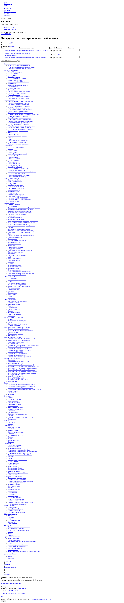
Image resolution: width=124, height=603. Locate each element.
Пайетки (10, 458)
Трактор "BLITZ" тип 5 (15, 376)
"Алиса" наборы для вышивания (18, 111)
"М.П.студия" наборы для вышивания (19, 119)
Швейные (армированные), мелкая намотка (21, 386)
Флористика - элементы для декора (19, 229)
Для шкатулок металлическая (17, 255)
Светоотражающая (14, 309)
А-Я (10, 46)
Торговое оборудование (15, 334)
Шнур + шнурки (9, 505)
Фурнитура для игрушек (15, 252)
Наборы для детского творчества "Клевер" (21, 273)
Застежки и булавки (14, 486)
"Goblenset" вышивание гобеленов (18, 103)
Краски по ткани (13, 550)
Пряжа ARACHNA (14, 158)
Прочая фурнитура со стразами (17, 460)
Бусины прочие (13, 86)
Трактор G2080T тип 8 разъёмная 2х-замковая (22, 373)
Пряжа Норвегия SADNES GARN (18, 168)
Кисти (10, 515)
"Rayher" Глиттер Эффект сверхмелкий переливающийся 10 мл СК (25, 57)
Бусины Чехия (12, 90)
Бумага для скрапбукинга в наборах (19, 527)
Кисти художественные (15, 548)
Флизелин (11, 442)
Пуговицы (7, 396)
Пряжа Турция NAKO (15, 167)
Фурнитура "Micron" (14, 471)
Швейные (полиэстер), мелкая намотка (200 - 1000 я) (24, 389)
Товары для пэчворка (14, 270)
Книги (10, 556)
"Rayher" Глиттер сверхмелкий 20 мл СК (17, 53)
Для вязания (8, 145)
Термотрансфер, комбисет (16, 469)
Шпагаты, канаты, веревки (16, 512)
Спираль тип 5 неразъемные (17, 355)
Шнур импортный (13, 507)
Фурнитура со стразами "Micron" (18, 473)
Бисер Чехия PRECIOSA (15, 80)
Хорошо (3, 601)
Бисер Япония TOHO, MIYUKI (18, 85)
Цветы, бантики (13, 474)
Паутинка (11, 433)
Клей (9, 257)
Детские (10, 397)
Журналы (11, 558)
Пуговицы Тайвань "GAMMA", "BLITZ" (21, 417)
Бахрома (10, 519)
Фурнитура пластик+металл (13, 476)
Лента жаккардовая (14, 288)
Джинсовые (11, 360)
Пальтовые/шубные (14, 402)
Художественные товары (12, 537)
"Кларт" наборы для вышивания (18, 116)
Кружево (11, 291)
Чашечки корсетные (14, 325)
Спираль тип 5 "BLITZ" (15, 352)
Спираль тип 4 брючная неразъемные (19, 350)
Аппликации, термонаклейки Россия (19, 453)
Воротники (11, 298)
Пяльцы (10, 137)
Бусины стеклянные (14, 88)
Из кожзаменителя (13, 303)
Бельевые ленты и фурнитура (13, 317)
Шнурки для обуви (14, 510)
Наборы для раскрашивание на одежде (20, 250)
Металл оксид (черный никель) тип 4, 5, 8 (21, 365)
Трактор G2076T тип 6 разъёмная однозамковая (22, 368)
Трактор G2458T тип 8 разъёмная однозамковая (22, 371)
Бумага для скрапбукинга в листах (18, 530)
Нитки (6, 383)
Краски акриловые (14, 540)
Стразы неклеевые (13, 463)
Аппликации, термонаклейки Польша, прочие (22, 451)
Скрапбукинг (8, 525)
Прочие (10, 415)
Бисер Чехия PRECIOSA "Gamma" (18, 82)
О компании (8, 8)
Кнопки (10, 487)
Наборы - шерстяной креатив (17, 275)
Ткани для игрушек (14, 427)
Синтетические (13, 391)
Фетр (9, 234)
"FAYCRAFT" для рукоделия (17, 93)
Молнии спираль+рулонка (12, 337)
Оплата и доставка (10, 12)
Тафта (10, 438)
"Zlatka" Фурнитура (14, 77)
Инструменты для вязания (16, 147)
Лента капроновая (13, 289)
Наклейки (11, 262)
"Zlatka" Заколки (13, 73)
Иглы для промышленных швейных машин (21, 67)
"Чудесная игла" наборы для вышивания (20, 129)
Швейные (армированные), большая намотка (22, 384)
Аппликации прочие (14, 448)
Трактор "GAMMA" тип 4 (16, 375)
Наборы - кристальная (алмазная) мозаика (21, 235)
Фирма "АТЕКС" (6, 34)
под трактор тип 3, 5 (14, 343)
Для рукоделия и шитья (11, 178)
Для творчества (9, 203)
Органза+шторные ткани (16, 432)
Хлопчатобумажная (14, 312)
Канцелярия (11, 253)
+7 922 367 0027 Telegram (8, 593)
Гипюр (10, 281)
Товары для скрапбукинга (16, 528)
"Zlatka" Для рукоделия (15, 72)
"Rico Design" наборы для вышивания (19, 109)
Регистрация (8, 4)
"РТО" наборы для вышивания (17, 142)
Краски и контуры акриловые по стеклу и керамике (24, 551)
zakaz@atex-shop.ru (10, 29)
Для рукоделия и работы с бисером (19, 91)
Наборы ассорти (13, 401)
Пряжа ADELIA (13, 155)
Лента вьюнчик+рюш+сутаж (17, 280)
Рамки (10, 139)
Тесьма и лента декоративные (17, 284)
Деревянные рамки (14, 204)
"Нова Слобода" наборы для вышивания (20, 121)
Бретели (10, 319)
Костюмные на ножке (14, 404)
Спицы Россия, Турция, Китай (17, 154)
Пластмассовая (12, 492)
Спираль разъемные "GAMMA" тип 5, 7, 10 (21, 339)
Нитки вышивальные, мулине (17, 136)
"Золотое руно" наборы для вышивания (20, 113)
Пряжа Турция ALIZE (15, 163)
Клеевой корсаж (13, 430)
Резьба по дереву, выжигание (17, 240)
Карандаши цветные (14, 244)
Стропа (10, 311)
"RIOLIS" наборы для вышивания (18, 124)
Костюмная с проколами (15, 407)
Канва (10, 132)
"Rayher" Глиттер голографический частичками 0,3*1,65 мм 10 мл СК (26, 50)
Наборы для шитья (14, 196)
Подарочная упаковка (14, 248)
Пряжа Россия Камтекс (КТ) (16, 170)
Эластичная (11, 316)
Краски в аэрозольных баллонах (18, 545)
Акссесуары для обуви (15, 445)
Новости (7, 10)
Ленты (10, 322)
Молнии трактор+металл (12, 358)
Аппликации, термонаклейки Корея (19, 450)
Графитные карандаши (15, 237)
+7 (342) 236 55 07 (10, 27)
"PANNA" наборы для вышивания (18, 108)
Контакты (7, 15)
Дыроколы (11, 535)
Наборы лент (12, 294)
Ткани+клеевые (9, 425)
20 (9, 43)
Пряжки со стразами (14, 497)
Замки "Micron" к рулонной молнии (19, 340)
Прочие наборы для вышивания (18, 131)
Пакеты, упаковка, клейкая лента (18, 329)
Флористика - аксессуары (16, 219)
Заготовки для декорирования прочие (19, 211)
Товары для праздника (15, 217)
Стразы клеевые (13, 461)
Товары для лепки (13, 268)
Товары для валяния (14, 242)
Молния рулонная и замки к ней (18, 342)
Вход (5, 2)
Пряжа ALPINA (13, 157)
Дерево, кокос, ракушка (15, 409)
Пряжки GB (11, 494)
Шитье (10, 296)
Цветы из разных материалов (17, 214)
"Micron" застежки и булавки (17, 479)
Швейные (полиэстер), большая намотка (20, 388)
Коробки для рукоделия (15, 185)
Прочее (10, 263)
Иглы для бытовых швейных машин (19, 65)
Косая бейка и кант (14, 304)
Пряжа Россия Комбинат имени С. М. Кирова (22, 172)
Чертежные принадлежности (17, 546)
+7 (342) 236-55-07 (12, 590)
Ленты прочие (12, 293)
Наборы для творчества (15, 260)
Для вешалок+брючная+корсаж (17, 301)
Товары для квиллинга (15, 266)
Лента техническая (10, 299)
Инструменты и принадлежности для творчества (23, 221)
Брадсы (10, 533)
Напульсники (12, 422)
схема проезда (21, 588)
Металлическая (12, 491)
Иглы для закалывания (15, 181)
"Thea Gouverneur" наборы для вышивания (21, 126)
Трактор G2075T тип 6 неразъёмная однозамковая (23, 366)
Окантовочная (12, 307)
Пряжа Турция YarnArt (15, 165)
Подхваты (11, 517)
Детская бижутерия (14, 95)
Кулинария (11, 245)
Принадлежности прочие (16, 186)
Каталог (6, 13)
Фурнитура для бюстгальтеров (17, 324)
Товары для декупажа (14, 265)
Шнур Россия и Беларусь (15, 509)
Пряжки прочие (13, 496)
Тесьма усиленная (13, 440)
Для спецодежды (13, 412)
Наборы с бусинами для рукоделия (18, 98)
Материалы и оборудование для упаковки (17, 327)
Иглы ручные (12, 183)
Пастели (10, 227)
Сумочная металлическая (16, 499)
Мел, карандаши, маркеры (16, 194)
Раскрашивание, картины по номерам (19, 271)
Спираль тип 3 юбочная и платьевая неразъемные (23, 345)
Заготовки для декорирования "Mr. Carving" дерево (24, 208)
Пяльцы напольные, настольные (18, 140)
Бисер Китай (12, 83)
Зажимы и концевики (14, 484)
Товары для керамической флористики (20, 212)
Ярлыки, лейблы (13, 332)
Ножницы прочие (13, 201)
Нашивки (11, 456)
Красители (11, 216)
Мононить (11, 394)
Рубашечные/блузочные (15, 399)
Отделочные (12, 393)
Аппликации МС (13, 447)
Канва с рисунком (13, 134)
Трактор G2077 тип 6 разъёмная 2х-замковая (21, 370)
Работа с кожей (12, 239)
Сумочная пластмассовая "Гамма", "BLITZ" (21, 502)
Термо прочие (12, 466)
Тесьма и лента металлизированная (19, 286)
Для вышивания (9, 100)
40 (11, 43)
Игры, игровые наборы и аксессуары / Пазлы (22, 222)
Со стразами (12, 419)
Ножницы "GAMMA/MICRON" (18, 198)
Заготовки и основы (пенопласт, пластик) (21, 230)
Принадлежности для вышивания (18, 144)
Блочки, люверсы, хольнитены (17, 483)
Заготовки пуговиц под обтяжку (18, 414)
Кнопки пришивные (14, 489)
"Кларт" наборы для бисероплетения (19, 118)
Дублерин (11, 429)
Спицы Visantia (12, 152)
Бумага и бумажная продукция (17, 224)
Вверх (3, 596)
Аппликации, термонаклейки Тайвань (20, 455)
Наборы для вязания (14, 258)
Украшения (7, 443)
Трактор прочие (13, 381)
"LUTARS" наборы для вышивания (19, 106)
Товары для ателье (13, 191)
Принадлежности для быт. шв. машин (19, 68)
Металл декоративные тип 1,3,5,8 (18, 361)
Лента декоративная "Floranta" (17, 283)
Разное (6, 420)
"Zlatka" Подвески (13, 75)
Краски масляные (13, 538)
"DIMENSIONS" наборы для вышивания (20, 101)
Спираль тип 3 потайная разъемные (19, 348)
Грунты (10, 553)
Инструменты (12, 193)
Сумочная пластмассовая (16, 501)
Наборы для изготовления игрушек (19, 232)
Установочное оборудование (17, 504)
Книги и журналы (10, 555)
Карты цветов (12, 335)
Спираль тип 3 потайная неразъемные (20, 347)
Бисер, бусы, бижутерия (11, 70)
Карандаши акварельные (15, 247)
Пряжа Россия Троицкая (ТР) (17, 176)
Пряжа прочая (12, 162)
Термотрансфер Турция (15, 468)
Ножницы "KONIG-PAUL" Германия (19, 199)
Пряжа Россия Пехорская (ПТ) (17, 173)
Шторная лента (12, 523)
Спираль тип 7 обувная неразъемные (19, 357)
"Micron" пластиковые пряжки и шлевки (20, 481)
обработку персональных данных (42, 599)
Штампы (10, 532)
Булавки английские (14, 180)
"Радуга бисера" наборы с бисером (19, 122)
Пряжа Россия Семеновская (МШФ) (19, 175)
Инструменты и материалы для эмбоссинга (21, 226)
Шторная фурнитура (10, 514)
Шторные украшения (14, 520)
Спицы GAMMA (13, 150)
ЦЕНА (14, 46)
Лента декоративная (10, 276)
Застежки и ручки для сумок (17, 478)
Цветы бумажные (13, 206)
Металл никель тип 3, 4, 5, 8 (16, 363)
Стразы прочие (12, 465)
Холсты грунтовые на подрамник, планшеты (22, 541)
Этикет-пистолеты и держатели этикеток (20, 330)
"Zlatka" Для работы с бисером (17, 78)
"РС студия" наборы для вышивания (19, 127)
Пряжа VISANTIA (13, 160)
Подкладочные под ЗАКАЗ (16, 435)
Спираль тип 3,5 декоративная (17, 353)
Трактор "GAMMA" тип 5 (16, 378)
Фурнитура (11, 522)
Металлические (13, 406)
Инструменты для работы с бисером (19, 96)
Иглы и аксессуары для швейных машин (17, 64)
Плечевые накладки (14, 190)
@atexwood (21, 593)
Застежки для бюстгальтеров (17, 321)
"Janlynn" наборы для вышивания (18, 104)
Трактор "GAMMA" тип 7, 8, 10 (18, 379)
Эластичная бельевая (14, 314)
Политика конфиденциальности (11, 583)
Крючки (10, 149)
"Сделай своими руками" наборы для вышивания (23, 114)
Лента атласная (12, 278)
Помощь (7, 5)
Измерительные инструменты (17, 188)
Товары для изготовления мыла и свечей (20, 209)
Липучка (10, 306)
